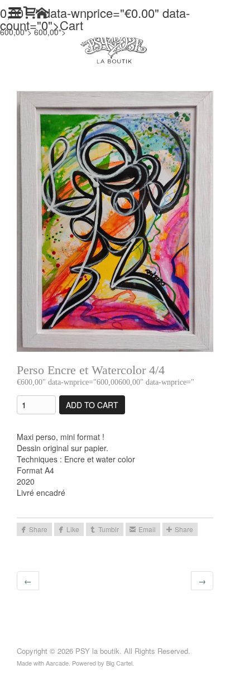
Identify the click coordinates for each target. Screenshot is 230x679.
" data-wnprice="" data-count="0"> (95, 19)
